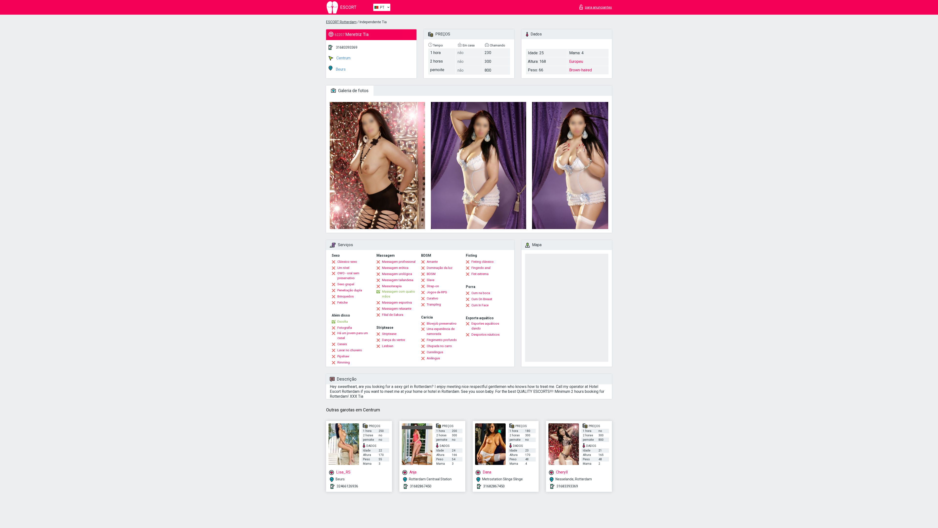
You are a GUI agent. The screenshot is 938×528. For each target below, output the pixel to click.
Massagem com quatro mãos (398, 294)
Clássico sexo (347, 262)
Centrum (343, 58)
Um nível (343, 268)
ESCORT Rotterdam (341, 22)
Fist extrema (480, 274)
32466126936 (347, 486)
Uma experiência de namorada (441, 331)
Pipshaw (343, 356)
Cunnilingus (435, 352)
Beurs (340, 69)
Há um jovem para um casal (352, 335)
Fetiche (342, 302)
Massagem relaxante (396, 308)
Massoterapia (392, 286)
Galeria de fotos (353, 90)
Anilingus (433, 358)
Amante (432, 262)
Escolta (342, 321)
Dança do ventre (393, 340)
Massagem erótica (395, 268)
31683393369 (346, 47)
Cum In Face (480, 305)
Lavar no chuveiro (349, 350)
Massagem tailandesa (397, 280)
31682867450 (420, 486)
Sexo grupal (345, 284)
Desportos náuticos (485, 334)
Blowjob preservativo (442, 323)
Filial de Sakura (392, 315)
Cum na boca (480, 293)
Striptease (389, 334)
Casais (342, 344)
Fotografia (344, 328)
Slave (430, 280)
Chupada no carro (439, 346)
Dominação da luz (439, 268)
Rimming (343, 362)
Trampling (434, 304)
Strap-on (433, 286)
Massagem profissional (399, 262)
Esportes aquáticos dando (485, 326)
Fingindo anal (480, 268)
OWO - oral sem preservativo (348, 275)
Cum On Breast (481, 299)
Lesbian (387, 346)
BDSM (431, 274)
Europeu (576, 61)
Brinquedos (345, 296)
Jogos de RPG (437, 292)
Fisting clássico (482, 262)
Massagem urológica (397, 274)
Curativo (432, 298)
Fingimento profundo (442, 340)
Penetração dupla (349, 290)
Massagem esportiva (397, 302)
